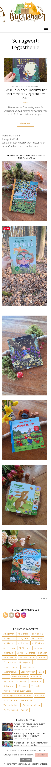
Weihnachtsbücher (31, 705)
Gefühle (42, 657)
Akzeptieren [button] (42, 755)
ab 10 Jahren (38, 643)
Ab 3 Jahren (23, 633)
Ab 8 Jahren (9, 643)
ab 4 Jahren (37, 633)
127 (26, 729)
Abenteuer (40, 648)
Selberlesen (36, 681)
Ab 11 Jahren (10, 648)
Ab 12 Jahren (25, 648)
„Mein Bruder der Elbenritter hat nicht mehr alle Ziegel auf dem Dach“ (25, 94)
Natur (6, 676)
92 (28, 739)
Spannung (23, 686)
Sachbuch (8, 681)
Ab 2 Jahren (9, 633)
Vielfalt (7, 690)
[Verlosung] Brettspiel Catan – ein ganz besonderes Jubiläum (29, 734)
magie (41, 671)
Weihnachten (27, 700)
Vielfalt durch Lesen (22, 690)
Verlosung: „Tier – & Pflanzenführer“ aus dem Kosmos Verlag (31, 743)
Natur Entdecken (20, 676)
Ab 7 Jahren (37, 638)
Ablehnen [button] (26, 759)
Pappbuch (36, 676)
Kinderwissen (28, 667)
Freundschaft (10, 657)
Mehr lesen (41, 763)
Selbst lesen (9, 686)
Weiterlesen (25, 123)
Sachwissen (21, 681)
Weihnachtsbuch (11, 705)
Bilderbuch (8, 652)
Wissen (24, 709)
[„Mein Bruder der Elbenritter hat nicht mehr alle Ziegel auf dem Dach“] (25, 69)
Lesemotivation (28, 671)
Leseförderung (10, 671)
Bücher (25, 103)
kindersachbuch (11, 667)
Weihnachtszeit (11, 709)
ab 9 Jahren (23, 643)
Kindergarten (25, 662)
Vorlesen (39, 695)
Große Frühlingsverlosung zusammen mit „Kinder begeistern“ (30, 725)
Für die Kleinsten (27, 657)
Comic (20, 652)
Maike (36, 86)
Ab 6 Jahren (23, 638)
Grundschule (10, 662)
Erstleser (42, 652)
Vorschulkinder (11, 700)
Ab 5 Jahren (9, 638)
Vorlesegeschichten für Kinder (18, 695)
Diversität (30, 652)
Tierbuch (36, 686)
